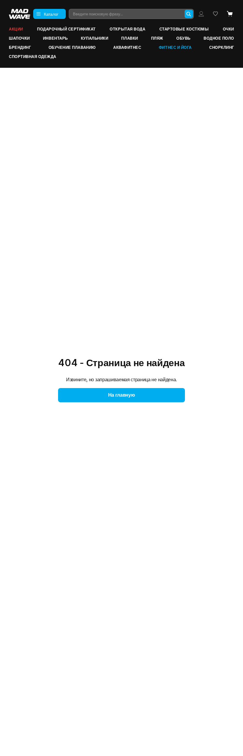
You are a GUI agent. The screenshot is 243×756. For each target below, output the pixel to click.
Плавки (129, 38)
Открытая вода (127, 29)
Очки (228, 29)
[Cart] (229, 13)
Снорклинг (221, 47)
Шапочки (19, 38)
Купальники (94, 38)
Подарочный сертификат (66, 29)
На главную (121, 395)
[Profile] (201, 13)
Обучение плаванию (72, 47)
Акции (16, 29)
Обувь (183, 38)
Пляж (157, 38)
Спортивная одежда (32, 56)
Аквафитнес (127, 47)
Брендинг (20, 47)
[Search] (189, 14)
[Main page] (19, 14)
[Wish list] (215, 13)
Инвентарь (55, 38)
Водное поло (219, 38)
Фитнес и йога (175, 47)
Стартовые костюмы (184, 29)
